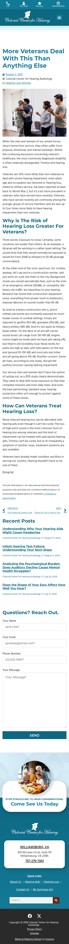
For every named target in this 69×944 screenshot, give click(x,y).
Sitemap (34, 933)
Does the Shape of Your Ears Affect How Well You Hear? (34, 586)
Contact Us (22, 889)
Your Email (9, 637)
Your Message (11, 670)
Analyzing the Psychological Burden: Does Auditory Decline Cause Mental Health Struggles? (31, 567)
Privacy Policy (34, 929)
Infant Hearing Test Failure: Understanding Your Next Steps (27, 548)
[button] (59, 17)
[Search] (56, 900)
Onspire (50, 939)
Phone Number (12, 653)
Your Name (9, 621)
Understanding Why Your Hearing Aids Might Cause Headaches (33, 530)
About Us (15, 882)
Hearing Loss (51, 882)
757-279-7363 (34, 861)
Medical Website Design (28, 939)
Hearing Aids (32, 882)
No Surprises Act (43, 889)
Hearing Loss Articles (18, 83)
